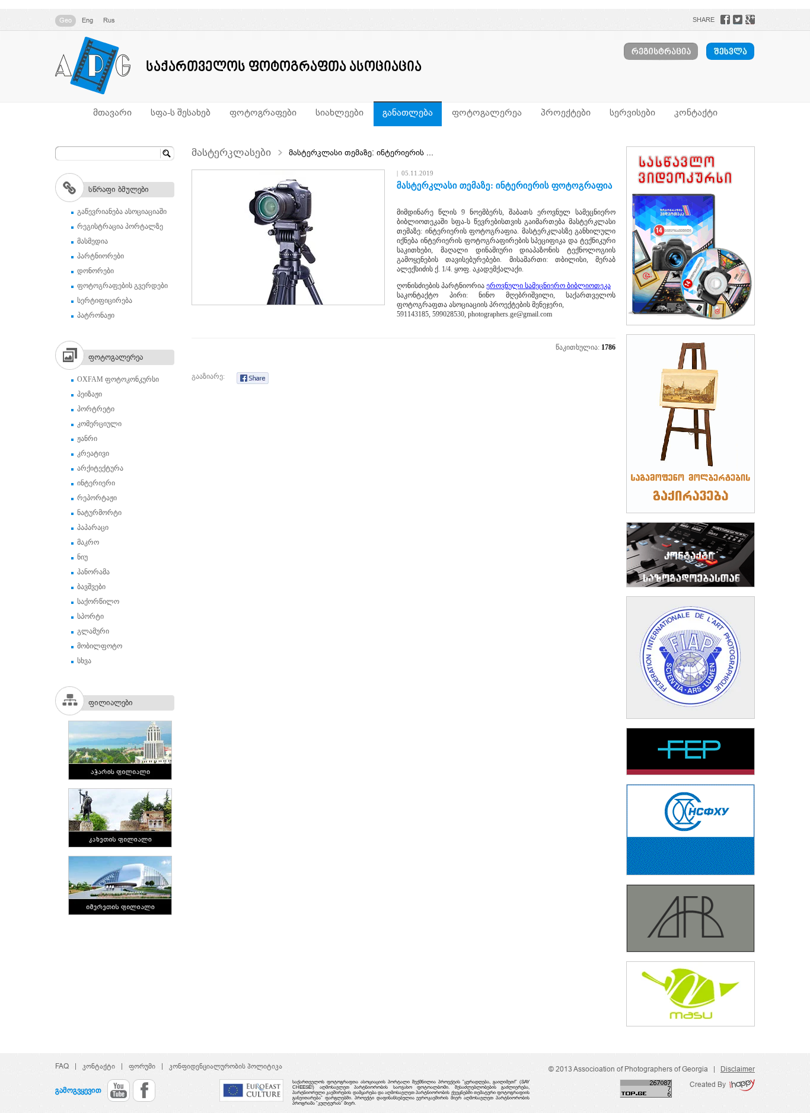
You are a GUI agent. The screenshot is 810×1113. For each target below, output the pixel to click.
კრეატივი (93, 453)
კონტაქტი (695, 112)
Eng (87, 20)
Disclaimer (737, 1069)
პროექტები (566, 112)
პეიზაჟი (89, 394)
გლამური (93, 631)
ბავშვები (91, 587)
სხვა (84, 661)
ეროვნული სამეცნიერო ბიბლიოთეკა (548, 286)
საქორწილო (98, 601)
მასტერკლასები (231, 152)
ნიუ (82, 557)
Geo (65, 20)
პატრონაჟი (95, 315)
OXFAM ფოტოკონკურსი (118, 379)
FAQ (62, 1066)
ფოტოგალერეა (487, 112)
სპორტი (90, 616)
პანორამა (93, 572)
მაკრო (88, 542)
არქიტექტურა (100, 468)
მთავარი (112, 112)
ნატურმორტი (99, 512)
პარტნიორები (100, 256)
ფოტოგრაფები (262, 112)
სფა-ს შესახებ (181, 112)
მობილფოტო (99, 646)
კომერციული (99, 424)
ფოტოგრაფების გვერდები (122, 286)
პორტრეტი (95, 409)
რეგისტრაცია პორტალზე (120, 226)
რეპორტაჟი (97, 498)
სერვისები (632, 112)
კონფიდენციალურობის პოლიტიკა (225, 1066)
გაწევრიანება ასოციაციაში (122, 211)
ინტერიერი (96, 483)
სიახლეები (339, 112)
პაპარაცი (93, 527)
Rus (109, 20)
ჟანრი (87, 438)
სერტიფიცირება (104, 300)
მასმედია (92, 241)
